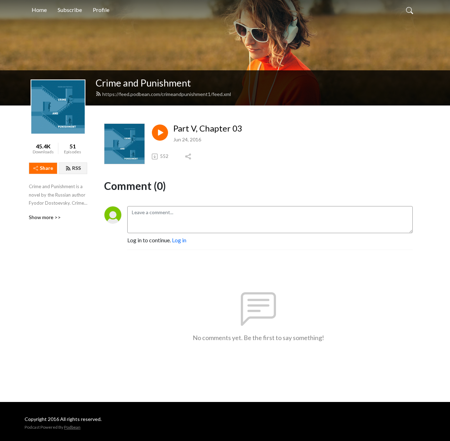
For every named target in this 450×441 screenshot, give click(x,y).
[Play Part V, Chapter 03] (160, 132)
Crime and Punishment (143, 83)
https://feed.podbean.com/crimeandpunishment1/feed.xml (166, 94)
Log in (179, 240)
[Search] (409, 10)
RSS (76, 168)
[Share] (189, 156)
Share (46, 168)
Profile (101, 9)
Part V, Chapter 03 (207, 128)
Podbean (72, 427)
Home (39, 9)
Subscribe (70, 9)
